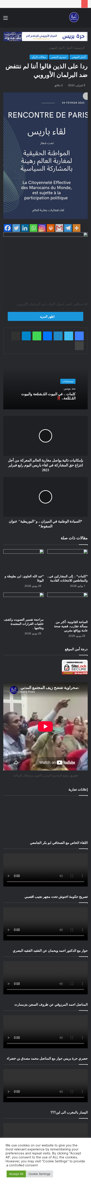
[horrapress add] (45, 36)
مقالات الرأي (39, 57)
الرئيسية (79, 48)
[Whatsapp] (33, 228)
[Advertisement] (45, 817)
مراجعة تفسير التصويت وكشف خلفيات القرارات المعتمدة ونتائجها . (24, 624)
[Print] (51, 228)
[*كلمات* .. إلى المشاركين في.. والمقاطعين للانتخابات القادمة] (67, 560)
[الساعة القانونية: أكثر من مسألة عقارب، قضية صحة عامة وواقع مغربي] (67, 605)
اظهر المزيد (47, 316)
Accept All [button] (16, 1174)
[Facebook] (7, 228)
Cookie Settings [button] (39, 1174)
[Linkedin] (25, 228)
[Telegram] (68, 228)
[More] (76, 228)
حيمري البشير (58, 57)
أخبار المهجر (56, 48)
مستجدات (68, 381)
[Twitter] (16, 228)
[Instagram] (42, 228)
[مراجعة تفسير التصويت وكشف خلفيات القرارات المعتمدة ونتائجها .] (23, 604)
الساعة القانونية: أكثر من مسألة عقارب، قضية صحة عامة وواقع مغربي (71, 626)
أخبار (69, 48)
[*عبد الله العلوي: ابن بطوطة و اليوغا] (23, 560)
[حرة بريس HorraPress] (73, 17)
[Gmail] (59, 228)
